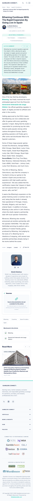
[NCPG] (11, 440)
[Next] (29, 346)
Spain (5, 322)
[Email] (18, 267)
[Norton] (26, 471)
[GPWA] (11, 466)
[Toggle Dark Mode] (23, 2)
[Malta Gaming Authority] (22, 440)
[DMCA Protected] (21, 466)
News (8, 7)
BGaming (6, 319)
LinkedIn (16, 247)
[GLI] (24, 445)
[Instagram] (13, 401)
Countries (14, 319)
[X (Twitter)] (4, 401)
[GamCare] (10, 449)
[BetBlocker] (14, 454)
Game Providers (24, 319)
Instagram (9, 247)
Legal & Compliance (16, 7)
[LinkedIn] (15, 267)
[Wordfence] (11, 471)
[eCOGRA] (22, 449)
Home (3, 7)
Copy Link (26, 247)
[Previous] (25, 346)
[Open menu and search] (28, 2)
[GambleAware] (12, 445)
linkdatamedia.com (16, 497)
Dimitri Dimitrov (13, 26)
